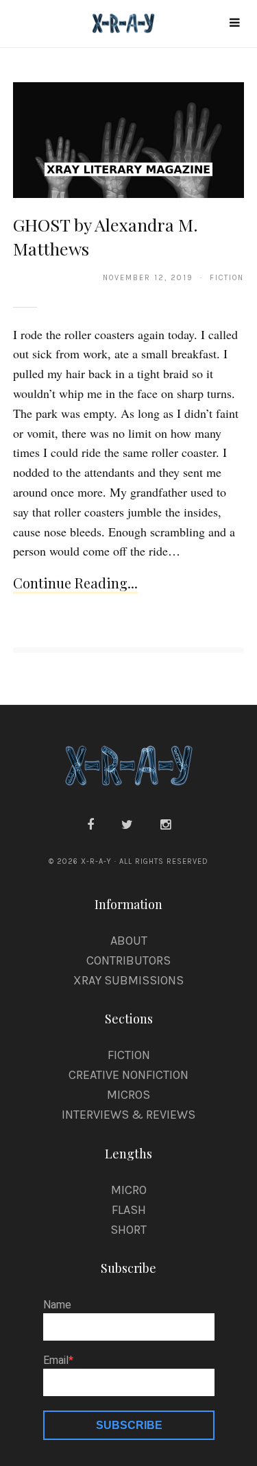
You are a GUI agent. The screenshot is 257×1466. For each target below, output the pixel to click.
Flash (129, 1209)
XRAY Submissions (128, 980)
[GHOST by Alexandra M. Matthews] (129, 139)
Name (57, 1305)
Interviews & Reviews (128, 1114)
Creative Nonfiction (128, 1074)
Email (56, 1360)
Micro (129, 1189)
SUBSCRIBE (129, 1425)
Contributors (128, 960)
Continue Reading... (75, 582)
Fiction (129, 1055)
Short (128, 1229)
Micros (128, 1094)
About (128, 940)
